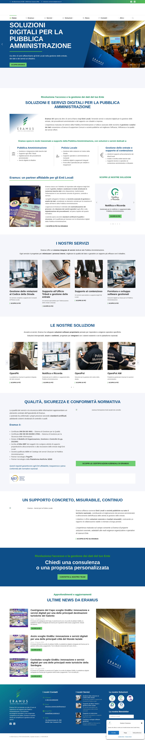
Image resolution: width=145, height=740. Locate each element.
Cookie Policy (121, 736)
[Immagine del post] (19, 618)
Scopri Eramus (18, 65)
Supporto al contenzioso (88, 291)
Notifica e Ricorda (115, 205)
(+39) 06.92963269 (51, 700)
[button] (141, 723)
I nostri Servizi (83, 692)
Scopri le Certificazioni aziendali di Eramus (105, 463)
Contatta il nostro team (72, 577)
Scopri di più (115, 216)
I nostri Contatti (50, 692)
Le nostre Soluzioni (118, 692)
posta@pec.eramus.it (52, 713)
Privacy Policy (128, 736)
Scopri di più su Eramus (57, 226)
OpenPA (14, 373)
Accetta (113, 732)
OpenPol (80, 373)
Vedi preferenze (137, 732)
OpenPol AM (114, 373)
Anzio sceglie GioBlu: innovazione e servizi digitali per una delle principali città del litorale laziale (59, 637)
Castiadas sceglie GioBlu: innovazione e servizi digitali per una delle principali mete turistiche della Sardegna (59, 662)
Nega (125, 732)
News (32, 619)
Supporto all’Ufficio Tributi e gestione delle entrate (55, 294)
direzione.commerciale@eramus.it (52, 1)
